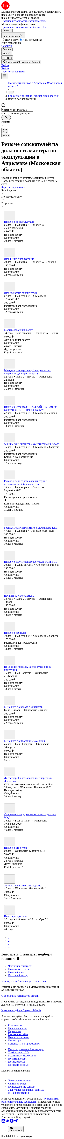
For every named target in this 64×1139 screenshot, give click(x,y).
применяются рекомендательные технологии (30, 1100)
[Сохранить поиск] (4, 131)
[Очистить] (6, 117)
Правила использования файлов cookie (24, 27)
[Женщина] (9, 364)
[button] (5, 65)
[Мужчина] (9, 215)
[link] (7, 57)
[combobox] (17, 110)
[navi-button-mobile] (4, 76)
